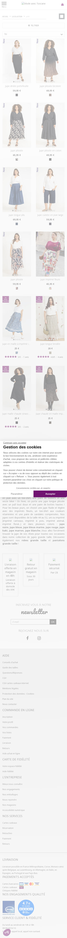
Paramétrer (17, 494)
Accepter (50, 494)
